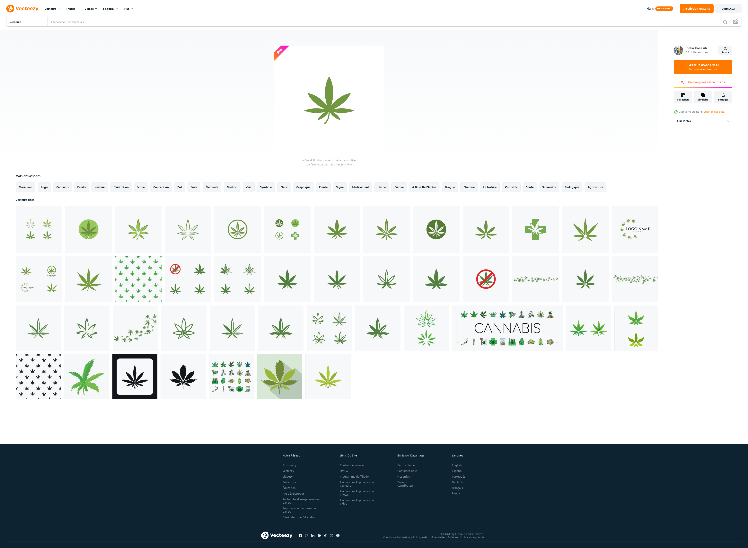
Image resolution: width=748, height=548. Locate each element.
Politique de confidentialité (428, 537)
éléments (212, 187)
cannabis (62, 187)
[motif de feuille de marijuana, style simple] (38, 376)
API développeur (293, 493)
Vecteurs (50, 9)
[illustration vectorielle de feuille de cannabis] (188, 279)
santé (530, 187)
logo (44, 187)
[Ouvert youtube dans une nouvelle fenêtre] (337, 535)
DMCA (344, 471)
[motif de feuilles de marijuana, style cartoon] (138, 279)
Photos (70, 9)
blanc (284, 187)
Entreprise (289, 482)
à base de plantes (424, 187)
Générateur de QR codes (299, 517)
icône (141, 187)
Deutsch (457, 482)
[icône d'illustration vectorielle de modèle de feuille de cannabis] (39, 229)
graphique (303, 187)
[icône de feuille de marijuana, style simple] (134, 376)
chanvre (469, 187)
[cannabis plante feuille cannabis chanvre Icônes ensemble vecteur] (507, 328)
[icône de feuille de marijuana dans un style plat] (328, 376)
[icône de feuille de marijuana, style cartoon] (86, 376)
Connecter (728, 8)
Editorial (108, 9)
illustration (121, 187)
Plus (126, 9)
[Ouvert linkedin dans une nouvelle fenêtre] (312, 535)
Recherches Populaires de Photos (357, 492)
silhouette (549, 187)
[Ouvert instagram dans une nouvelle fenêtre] (306, 535)
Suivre (725, 52)
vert (248, 187)
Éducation (289, 488)
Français (457, 488)
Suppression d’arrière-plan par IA (300, 509)
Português (458, 476)
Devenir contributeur (405, 483)
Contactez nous (407, 471)
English (457, 465)
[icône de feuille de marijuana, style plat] (279, 376)
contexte (511, 187)
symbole (266, 187)
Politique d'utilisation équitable (466, 537)
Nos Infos (403, 476)
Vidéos (89, 9)
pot (179, 187)
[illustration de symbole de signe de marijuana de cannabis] (426, 328)
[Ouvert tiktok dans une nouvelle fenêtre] (325, 535)
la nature (490, 187)
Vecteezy (288, 471)
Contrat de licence (352, 465)
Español (457, 471)
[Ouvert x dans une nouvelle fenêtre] (331, 535)
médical (232, 187)
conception (161, 187)
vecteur (100, 187)
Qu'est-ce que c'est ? (714, 111)
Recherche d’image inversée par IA (301, 500)
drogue (450, 187)
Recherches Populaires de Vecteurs (357, 483)
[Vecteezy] (22, 9)
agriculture (595, 187)
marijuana (25, 187)
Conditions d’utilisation (396, 537)
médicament (360, 187)
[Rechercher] (725, 22)
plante (323, 187)
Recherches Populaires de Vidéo (357, 501)
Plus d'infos (684, 121)
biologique (572, 187)
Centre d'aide (406, 465)
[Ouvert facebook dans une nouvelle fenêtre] (300, 535)
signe (340, 187)
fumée (399, 187)
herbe (382, 187)
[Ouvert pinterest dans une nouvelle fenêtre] (319, 535)
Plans (650, 8)
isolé (194, 187)
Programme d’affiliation (355, 476)
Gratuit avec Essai (703, 67)
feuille (81, 187)
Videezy (288, 476)
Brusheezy (289, 465)
